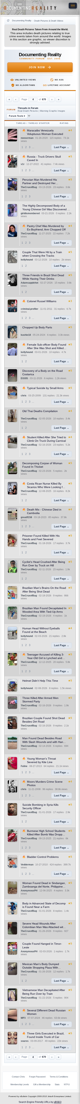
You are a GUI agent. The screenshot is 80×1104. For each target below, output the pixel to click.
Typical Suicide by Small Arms (45, 388)
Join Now (37, 67)
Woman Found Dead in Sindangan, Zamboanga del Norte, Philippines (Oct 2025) (44, 886)
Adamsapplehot (29, 283)
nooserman (27, 138)
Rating (64, 123)
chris (23, 395)
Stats (57, 1084)
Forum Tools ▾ (17, 116)
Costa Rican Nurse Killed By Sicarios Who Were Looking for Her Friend (46, 487)
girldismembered (30, 213)
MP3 (23, 1018)
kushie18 (26, 335)
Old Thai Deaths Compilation (40, 411)
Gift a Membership (41, 1084)
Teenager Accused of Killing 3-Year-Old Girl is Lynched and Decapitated (45, 658)
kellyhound (27, 260)
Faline (24, 766)
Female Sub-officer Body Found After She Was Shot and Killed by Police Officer (46, 348)
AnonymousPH (29, 890)
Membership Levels (19, 1084)
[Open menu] (73, 6)
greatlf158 (26, 517)
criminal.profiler (29, 309)
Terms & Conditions (59, 1077)
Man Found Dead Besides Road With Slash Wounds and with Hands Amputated (44, 742)
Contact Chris (18, 1077)
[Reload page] (8, 20)
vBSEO (57, 1102)
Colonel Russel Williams (41, 301)
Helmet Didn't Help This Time (40, 680)
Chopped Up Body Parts (37, 327)
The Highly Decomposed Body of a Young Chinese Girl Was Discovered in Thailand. (46, 209)
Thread (21, 123)
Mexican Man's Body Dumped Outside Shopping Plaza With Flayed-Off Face (40, 968)
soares (25, 1041)
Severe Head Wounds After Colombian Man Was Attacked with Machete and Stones (43, 927)
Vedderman (27, 864)
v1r (22, 164)
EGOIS (24, 378)
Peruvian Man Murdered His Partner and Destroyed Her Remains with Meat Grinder (39, 183)
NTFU (67, 1084)
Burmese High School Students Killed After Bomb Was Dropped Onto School (46, 834)
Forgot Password (37, 1077)
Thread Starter (39, 123)
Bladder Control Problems (43, 856)
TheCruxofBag (29, 187)
